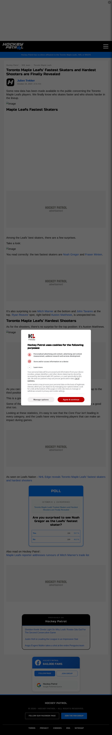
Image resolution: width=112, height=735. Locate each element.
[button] (56, 367)
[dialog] (56, 367)
